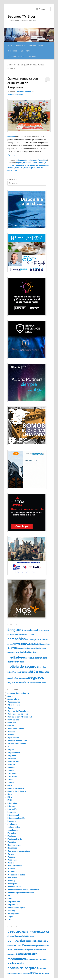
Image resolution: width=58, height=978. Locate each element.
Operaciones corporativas (18, 851)
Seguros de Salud (15, 682)
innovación (12, 809)
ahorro (10, 634)
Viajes (10, 916)
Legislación (12, 830)
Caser (32, 634)
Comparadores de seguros (19, 713)
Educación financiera (16, 743)
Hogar (10, 794)
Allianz (16, 634)
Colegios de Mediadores (18, 710)
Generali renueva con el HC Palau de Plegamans (22, 82)
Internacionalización (16, 818)
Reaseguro (12, 883)
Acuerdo (26, 630)
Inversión (11, 821)
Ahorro (10, 696)
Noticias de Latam (36, 45)
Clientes (10, 707)
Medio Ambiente (14, 839)
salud (39, 671)
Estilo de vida (13, 761)
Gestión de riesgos (15, 788)
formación (19, 644)
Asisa (24, 634)
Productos (11, 871)
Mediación (30, 652)
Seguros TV (20, 45)
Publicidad (12, 877)
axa (28, 634)
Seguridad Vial (22, 678)
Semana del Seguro (16, 907)
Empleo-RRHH (13, 752)
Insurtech (20, 648)
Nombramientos (14, 844)
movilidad (30, 658)
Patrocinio (19, 167)
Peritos (10, 862)
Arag (20, 634)
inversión (42, 648)
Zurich (43, 682)
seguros (32, 167)
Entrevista (11, 758)
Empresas (11, 755)
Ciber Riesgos (13, 704)
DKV (46, 639)
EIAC (9, 746)
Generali (43, 644)
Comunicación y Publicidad (19, 716)
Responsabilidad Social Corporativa (23, 889)
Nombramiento (40, 657)
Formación (12, 776)
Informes (11, 806)
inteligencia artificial (31, 648)
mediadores (16, 657)
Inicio (10, 45)
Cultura (10, 725)
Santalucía (12, 678)
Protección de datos (16, 874)
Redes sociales (14, 886)
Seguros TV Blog (21, 16)
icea (48, 644)
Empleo (10, 749)
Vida (9, 919)
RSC (26, 167)
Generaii (41, 162)
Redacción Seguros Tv (16, 94)
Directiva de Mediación (17, 740)
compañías (16, 638)
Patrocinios (42, 160)
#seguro (14, 629)
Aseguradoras (24, 160)
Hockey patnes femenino (35, 165)
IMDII (9, 800)
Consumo (11, 722)
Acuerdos (35, 630)
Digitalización (13, 737)
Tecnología (29, 682)
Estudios (11, 764)
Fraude (10, 782)
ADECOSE (44, 630)
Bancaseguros (13, 701)
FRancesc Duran (30, 162)
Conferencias (13, 719)
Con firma (32, 56)
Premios (16, 672)
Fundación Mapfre (32, 644)
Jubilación (12, 824)
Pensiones (12, 859)
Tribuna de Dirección (16, 56)
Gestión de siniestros (16, 791)
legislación (11, 652)
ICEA (9, 797)
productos (25, 671)
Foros (10, 779)
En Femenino (26, 51)
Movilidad (11, 841)
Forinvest (11, 773)
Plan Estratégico (14, 865)
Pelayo (9, 672)
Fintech (10, 770)
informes (12, 647)
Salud (10, 898)
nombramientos (15, 661)
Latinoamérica (13, 827)
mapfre (19, 652)
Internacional (13, 815)
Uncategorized (13, 913)
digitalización (38, 639)
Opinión (10, 853)
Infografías (12, 803)
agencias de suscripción (18, 693)
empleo (10, 644)
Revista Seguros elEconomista (20, 892)
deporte (19, 162)
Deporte (33, 160)
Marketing (11, 833)
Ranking (11, 880)
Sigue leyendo (14, 154)
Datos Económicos (15, 728)
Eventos (10, 767)
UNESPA (37, 682)
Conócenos (12, 51)
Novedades (12, 847)
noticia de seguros (22, 666)
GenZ (9, 785)
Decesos (11, 731)
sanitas (45, 671)
